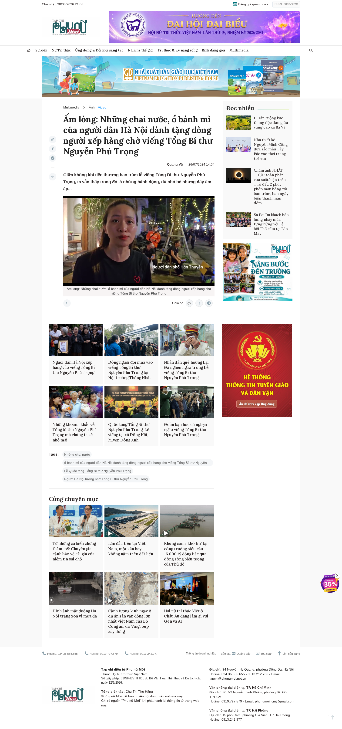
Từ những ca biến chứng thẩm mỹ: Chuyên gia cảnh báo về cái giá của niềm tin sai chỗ (74, 551)
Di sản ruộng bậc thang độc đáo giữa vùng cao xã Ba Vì (271, 122)
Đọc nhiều (240, 108)
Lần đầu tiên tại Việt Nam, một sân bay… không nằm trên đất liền (130, 548)
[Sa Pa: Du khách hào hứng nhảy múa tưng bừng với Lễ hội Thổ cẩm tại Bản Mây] (238, 219)
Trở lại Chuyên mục (67, 303)
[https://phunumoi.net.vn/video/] (52, 176)
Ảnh (92, 107)
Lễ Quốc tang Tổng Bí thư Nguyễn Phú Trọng (97, 471)
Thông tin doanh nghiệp (201, 653)
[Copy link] (52, 139)
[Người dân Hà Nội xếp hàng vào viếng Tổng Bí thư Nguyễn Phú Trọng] (76, 340)
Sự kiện (41, 50)
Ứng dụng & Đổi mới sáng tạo (99, 50)
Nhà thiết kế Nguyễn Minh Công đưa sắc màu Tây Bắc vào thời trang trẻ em (271, 149)
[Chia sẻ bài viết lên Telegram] (52, 158)
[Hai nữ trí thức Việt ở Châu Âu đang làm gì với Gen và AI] (187, 588)
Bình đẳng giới (213, 50)
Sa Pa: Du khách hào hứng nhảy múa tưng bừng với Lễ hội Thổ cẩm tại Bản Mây (271, 224)
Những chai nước (77, 454)
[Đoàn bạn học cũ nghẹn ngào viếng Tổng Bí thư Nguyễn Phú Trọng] (187, 402)
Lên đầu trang (291, 653)
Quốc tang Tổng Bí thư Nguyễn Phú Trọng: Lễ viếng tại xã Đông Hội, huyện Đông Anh (129, 432)
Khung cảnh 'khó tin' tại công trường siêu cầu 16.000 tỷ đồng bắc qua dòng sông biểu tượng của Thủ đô (186, 553)
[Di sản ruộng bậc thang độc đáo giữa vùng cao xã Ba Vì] (238, 122)
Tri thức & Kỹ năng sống (178, 50)
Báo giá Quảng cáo (236, 653)
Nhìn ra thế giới (140, 50)
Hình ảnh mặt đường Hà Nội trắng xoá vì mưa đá (75, 613)
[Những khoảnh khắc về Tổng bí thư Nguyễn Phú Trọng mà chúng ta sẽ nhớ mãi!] (76, 402)
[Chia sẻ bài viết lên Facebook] (52, 149)
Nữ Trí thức (61, 50)
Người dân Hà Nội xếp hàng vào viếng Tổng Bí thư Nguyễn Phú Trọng (74, 367)
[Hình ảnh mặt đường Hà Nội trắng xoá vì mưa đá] (76, 588)
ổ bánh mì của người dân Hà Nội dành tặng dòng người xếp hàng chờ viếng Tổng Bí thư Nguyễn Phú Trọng (135, 463)
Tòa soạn (266, 653)
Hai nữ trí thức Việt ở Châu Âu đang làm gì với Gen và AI (186, 616)
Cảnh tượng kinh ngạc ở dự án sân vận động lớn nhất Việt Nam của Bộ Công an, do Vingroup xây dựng (129, 621)
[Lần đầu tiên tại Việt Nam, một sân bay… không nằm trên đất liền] (131, 521)
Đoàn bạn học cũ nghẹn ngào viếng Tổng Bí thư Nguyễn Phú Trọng (185, 429)
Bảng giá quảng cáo (252, 4)
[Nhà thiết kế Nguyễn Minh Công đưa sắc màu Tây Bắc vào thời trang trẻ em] (238, 144)
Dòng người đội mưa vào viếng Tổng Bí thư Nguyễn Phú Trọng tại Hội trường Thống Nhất (130, 370)
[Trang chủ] (29, 50)
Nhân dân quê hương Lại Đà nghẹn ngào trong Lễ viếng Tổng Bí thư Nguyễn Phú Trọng (186, 370)
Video (102, 107)
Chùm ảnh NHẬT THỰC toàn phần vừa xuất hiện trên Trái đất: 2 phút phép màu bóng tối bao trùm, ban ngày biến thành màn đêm (271, 186)
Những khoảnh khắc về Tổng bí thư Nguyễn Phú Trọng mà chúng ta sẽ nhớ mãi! (75, 432)
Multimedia (239, 50)
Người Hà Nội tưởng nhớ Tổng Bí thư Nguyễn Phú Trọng (106, 479)
